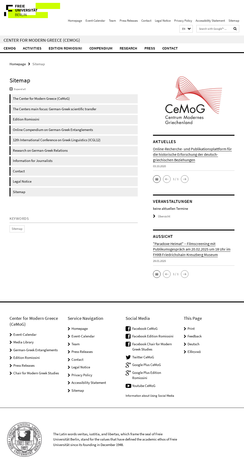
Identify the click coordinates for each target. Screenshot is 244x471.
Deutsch (193, 344)
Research (128, 48)
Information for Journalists (32, 160)
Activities (32, 48)
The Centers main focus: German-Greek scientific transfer (54, 109)
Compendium (100, 48)
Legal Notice (163, 21)
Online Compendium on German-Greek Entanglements (53, 129)
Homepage (75, 21)
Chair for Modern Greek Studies (36, 373)
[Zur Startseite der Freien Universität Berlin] (31, 10)
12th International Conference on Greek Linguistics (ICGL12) (57, 140)
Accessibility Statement (210, 21)
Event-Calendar (95, 21)
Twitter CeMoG (143, 357)
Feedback (195, 336)
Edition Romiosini (65, 48)
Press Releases (129, 21)
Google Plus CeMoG (146, 364)
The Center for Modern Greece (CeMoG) (41, 98)
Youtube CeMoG (143, 385)
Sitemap (234, 21)
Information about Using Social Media (150, 396)
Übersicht (164, 216)
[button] (186, 29)
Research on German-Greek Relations (40, 150)
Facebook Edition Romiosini (152, 336)
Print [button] (191, 328)
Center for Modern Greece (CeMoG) (42, 40)
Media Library (23, 342)
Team (112, 21)
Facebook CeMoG (145, 328)
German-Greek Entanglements (35, 350)
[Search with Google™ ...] (235, 28)
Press (149, 48)
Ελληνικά (194, 351)
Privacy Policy (183, 21)
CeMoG (10, 48)
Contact (146, 21)
